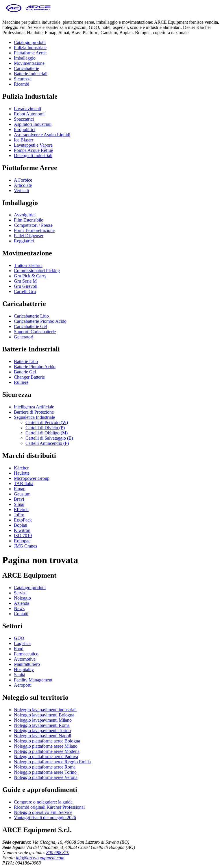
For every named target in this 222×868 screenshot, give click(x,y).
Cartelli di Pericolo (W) (46, 422)
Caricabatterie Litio (31, 316)
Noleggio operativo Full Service (43, 812)
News (19, 608)
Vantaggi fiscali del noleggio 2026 (45, 817)
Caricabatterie (26, 68)
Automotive (25, 659)
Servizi (20, 592)
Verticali (21, 190)
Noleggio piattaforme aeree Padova (46, 756)
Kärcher (21, 467)
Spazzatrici (24, 119)
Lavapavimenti (27, 108)
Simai (19, 504)
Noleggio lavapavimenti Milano (43, 720)
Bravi (19, 499)
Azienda (21, 603)
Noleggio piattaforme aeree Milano (45, 746)
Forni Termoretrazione (34, 230)
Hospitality (24, 669)
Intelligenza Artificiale (34, 406)
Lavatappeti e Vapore (33, 145)
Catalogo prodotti (30, 42)
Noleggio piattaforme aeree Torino (45, 772)
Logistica (22, 643)
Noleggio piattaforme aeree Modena (46, 751)
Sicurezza (23, 78)
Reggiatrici (24, 240)
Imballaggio (25, 58)
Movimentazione (29, 63)
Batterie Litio (26, 361)
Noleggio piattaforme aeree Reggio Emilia (52, 761)
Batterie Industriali (30, 73)
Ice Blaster (23, 139)
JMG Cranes (25, 545)
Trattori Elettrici (28, 265)
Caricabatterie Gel (30, 326)
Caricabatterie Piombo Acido (40, 321)
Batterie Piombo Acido (35, 366)
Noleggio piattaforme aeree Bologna (47, 740)
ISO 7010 (23, 535)
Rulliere (21, 382)
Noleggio (22, 598)
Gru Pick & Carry (30, 275)
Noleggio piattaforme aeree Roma (44, 766)
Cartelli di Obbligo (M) (46, 432)
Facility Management (33, 679)
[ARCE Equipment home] (28, 12)
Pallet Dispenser (28, 235)
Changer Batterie (29, 377)
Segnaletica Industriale (34, 417)
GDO (19, 638)
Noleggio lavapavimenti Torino (42, 730)
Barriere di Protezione (34, 412)
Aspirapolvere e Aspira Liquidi (42, 134)
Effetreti (21, 509)
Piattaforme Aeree (30, 52)
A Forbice (23, 180)
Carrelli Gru (25, 291)
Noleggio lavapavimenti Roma (42, 725)
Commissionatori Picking (37, 270)
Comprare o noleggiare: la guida (43, 801)
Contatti (21, 613)
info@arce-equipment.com (40, 857)
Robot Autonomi (29, 113)
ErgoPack (23, 519)
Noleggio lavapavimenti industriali (45, 709)
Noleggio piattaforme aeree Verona (45, 777)
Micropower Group (31, 478)
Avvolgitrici (25, 214)
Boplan (20, 525)
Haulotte (21, 473)
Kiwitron (22, 530)
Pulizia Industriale (30, 47)
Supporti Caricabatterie (35, 331)
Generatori (23, 336)
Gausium (22, 493)
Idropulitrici (24, 129)
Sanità (19, 674)
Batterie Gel (25, 371)
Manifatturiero (27, 664)
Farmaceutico (26, 653)
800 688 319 (57, 852)
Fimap (19, 488)
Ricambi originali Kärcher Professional (49, 807)
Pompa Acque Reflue (33, 150)
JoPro (19, 514)
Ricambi (21, 84)
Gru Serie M (25, 281)
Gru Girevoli (25, 286)
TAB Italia (23, 483)
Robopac (22, 540)
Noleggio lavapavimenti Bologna (44, 714)
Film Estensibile (28, 220)
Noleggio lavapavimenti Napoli (42, 735)
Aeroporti (23, 685)
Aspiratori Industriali (32, 124)
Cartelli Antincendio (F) (47, 443)
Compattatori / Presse (33, 225)
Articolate (23, 185)
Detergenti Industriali (33, 155)
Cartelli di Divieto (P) (45, 427)
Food (18, 648)
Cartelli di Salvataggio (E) (49, 438)
